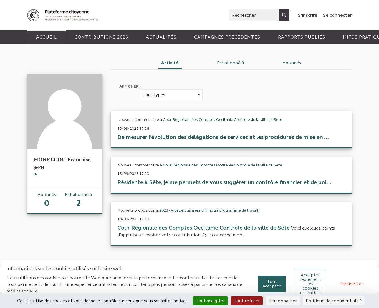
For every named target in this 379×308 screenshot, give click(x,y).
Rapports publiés (301, 37)
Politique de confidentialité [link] (334, 300)
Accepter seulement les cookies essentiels (310, 283)
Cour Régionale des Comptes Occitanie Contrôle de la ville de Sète (222, 119)
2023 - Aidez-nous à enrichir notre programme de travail (208, 210)
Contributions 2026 (101, 37)
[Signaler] (35, 175)
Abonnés (291, 62)
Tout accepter (272, 284)
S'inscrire (307, 15)
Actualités (161, 37)
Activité (169, 62)
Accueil (46, 37)
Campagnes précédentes (227, 37)
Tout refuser (247, 300)
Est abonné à (230, 62)
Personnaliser (283, 300)
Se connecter (337, 15)
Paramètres (351, 283)
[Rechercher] (284, 15)
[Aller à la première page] (63, 15)
